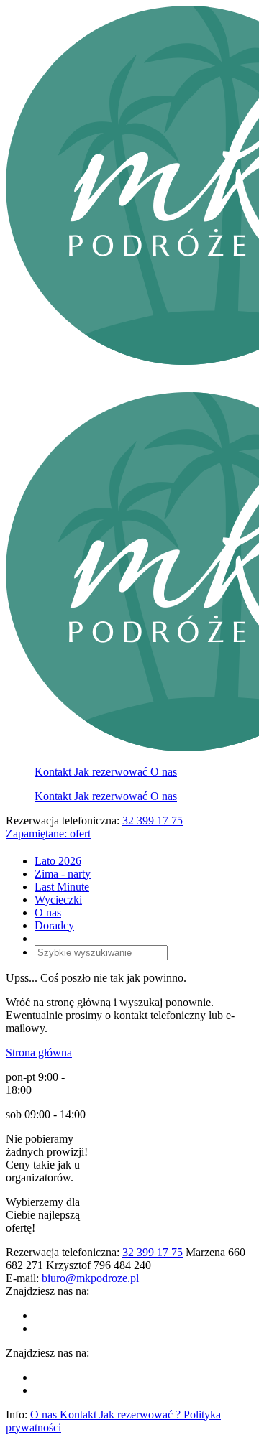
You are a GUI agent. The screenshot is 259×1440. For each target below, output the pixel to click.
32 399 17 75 (152, 820)
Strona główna (39, 1052)
